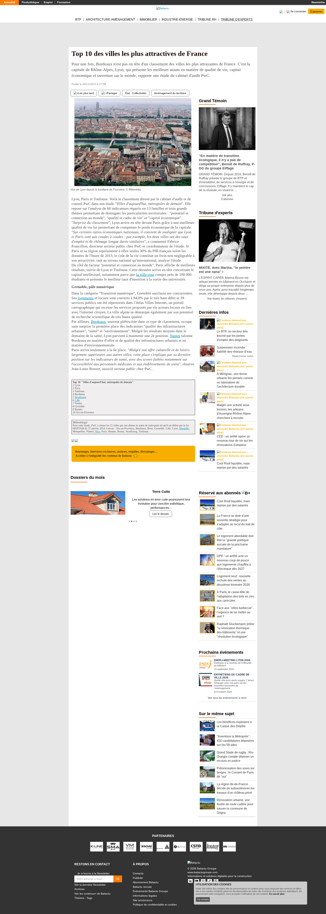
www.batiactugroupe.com (203, 872)
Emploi (48, 2)
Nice (97, 431)
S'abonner (316, 11)
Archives (79, 889)
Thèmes (79, 897)
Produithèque (30, 2)
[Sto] (229, 846)
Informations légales (145, 895)
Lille (77, 400)
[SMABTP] (113, 846)
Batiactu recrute (142, 886)
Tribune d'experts (237, 19)
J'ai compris (203, 899)
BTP (78, 19)
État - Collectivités (135, 93)
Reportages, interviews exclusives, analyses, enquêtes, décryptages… (116, 453)
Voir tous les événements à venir (227, 697)
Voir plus (227, 195)
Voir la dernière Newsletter (90, 884)
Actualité (9, 2)
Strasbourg (80, 397)
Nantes (175, 336)
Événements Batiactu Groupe (150, 891)
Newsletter (318, 2)
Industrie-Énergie (177, 19)
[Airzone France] (179, 846)
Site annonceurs (142, 900)
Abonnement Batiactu (145, 882)
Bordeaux (98, 321)
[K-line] (96, 846)
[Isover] (146, 846)
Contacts (138, 873)
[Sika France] (163, 846)
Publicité (138, 877)
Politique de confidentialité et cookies (155, 904)
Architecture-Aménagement (110, 19)
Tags (89, 897)
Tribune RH (207, 19)
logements (86, 298)
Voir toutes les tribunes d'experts (227, 298)
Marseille (184, 428)
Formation (63, 2)
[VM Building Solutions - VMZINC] (129, 846)
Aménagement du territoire (170, 93)
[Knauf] (212, 846)
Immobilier (148, 19)
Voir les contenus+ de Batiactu (92, 893)
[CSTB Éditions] (196, 846)
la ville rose (145, 274)
